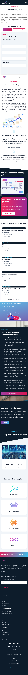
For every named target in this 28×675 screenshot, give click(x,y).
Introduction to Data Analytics (10, 245)
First (3, 44)
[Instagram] (16, 646)
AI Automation (6, 259)
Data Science (14, 494)
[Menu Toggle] (19, 77)
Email (3, 56)
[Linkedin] (14, 646)
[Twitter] (12, 646)
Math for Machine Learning (9, 274)
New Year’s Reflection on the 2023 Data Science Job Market (13, 464)
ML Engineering (14, 528)
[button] (26, 2)
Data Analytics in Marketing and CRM (12, 230)
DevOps (14, 545)
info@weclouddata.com (14, 667)
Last (3, 50)
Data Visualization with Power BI (11, 289)
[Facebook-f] (9, 646)
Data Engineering (14, 511)
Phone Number (6, 62)
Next (19, 299)
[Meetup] (19, 646)
